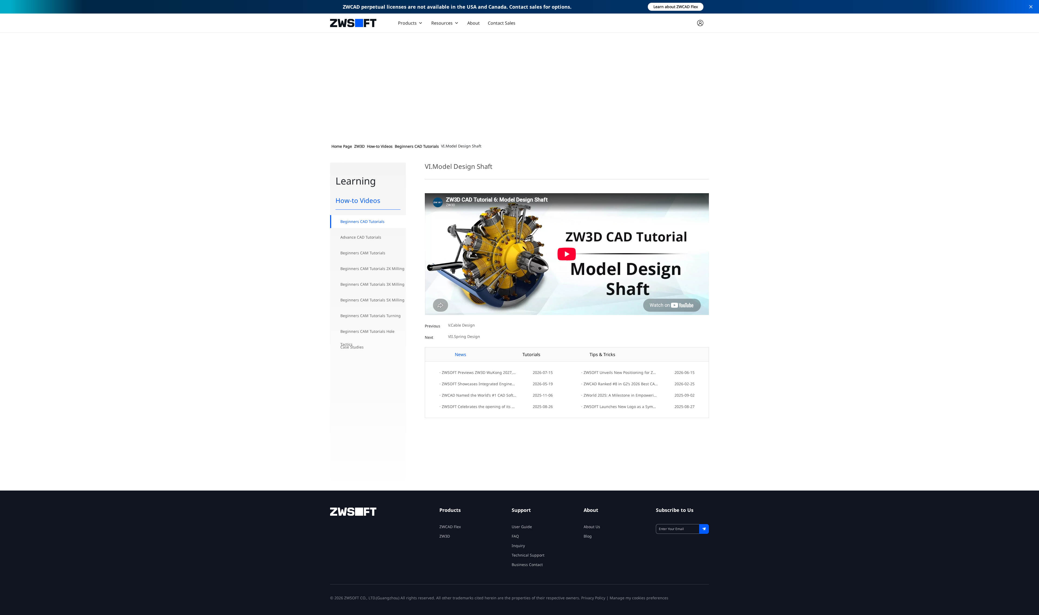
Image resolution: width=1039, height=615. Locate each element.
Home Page (341, 146)
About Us (592, 526)
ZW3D (359, 146)
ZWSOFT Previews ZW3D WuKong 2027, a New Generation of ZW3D (477, 372)
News (460, 354)
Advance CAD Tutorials (360, 237)
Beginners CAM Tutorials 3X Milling (372, 284)
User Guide (522, 526)
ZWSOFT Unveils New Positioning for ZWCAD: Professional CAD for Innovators (619, 372)
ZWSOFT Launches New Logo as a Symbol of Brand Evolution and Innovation (619, 406)
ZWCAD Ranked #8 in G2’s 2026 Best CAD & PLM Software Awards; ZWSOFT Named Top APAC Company (619, 383)
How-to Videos (380, 146)
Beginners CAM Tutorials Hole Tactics (367, 333)
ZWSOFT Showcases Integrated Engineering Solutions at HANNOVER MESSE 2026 (477, 383)
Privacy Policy (593, 597)
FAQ (515, 536)
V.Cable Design (461, 325)
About (473, 23)
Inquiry (518, 545)
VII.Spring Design (464, 336)
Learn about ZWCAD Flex (675, 6)
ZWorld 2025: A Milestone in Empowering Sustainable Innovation (619, 395)
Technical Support (528, 555)
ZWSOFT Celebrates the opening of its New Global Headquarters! (477, 406)
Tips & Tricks (602, 354)
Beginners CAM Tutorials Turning (370, 315)
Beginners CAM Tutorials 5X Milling (372, 299)
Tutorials (531, 354)
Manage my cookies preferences (639, 597)
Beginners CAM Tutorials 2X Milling (372, 268)
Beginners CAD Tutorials (417, 146)
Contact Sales (501, 23)
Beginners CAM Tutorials (362, 252)
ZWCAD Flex (450, 526)
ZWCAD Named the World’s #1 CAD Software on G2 (477, 395)
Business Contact (527, 564)
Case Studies (352, 347)
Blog (588, 536)
